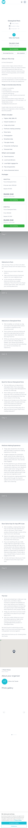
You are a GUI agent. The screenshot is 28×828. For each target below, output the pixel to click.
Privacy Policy (18, 820)
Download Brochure (8, 53)
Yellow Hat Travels (13, 681)
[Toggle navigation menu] (24, 2)
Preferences (14, 826)
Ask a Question (21, 53)
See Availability (14, 49)
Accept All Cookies (14, 823)
